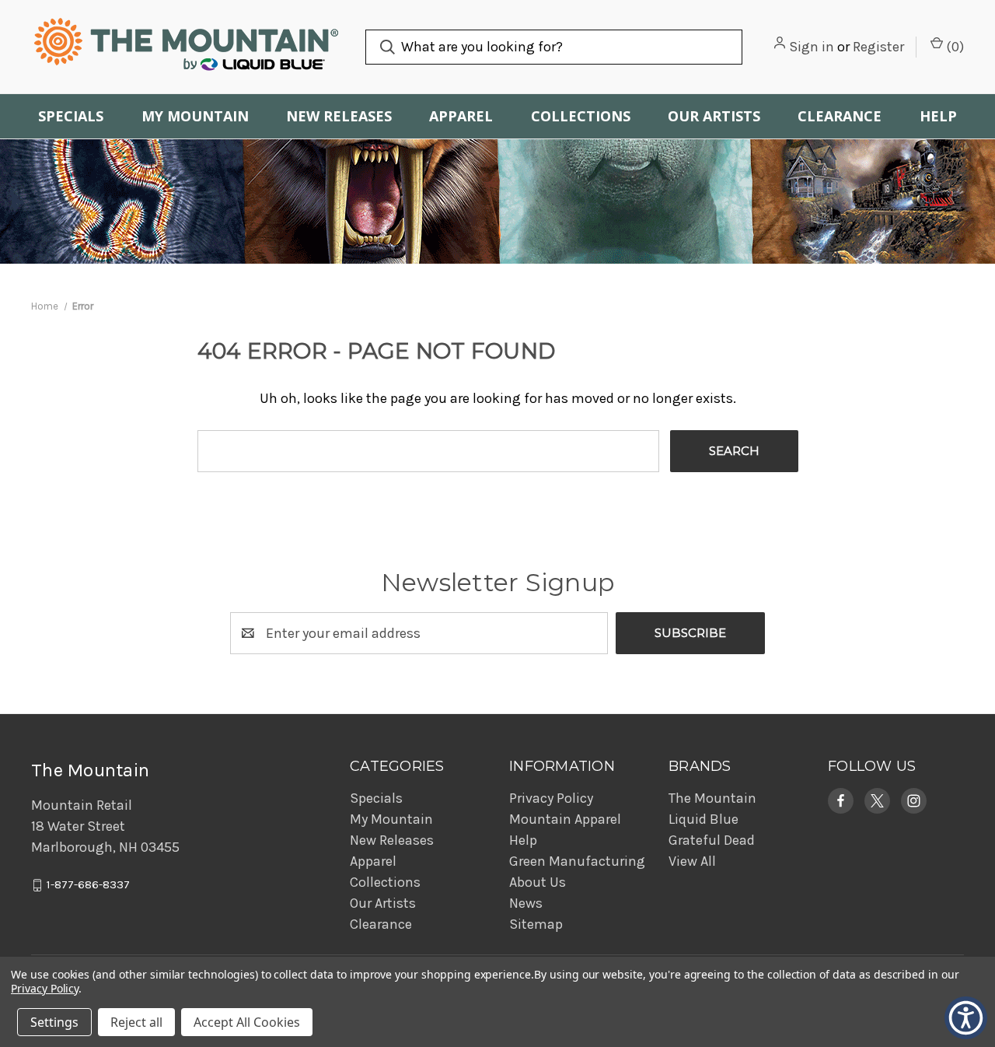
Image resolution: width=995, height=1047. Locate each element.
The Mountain (712, 798)
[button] (840, 800)
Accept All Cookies (247, 1022)
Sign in (811, 46)
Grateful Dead (712, 840)
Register (878, 46)
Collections (580, 116)
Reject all (136, 1022)
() (953, 46)
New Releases (339, 116)
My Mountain (195, 116)
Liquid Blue (703, 819)
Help (938, 116)
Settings (54, 1022)
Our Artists (714, 116)
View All (692, 861)
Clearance (840, 116)
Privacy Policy (551, 798)
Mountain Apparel (565, 819)
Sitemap (536, 924)
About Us (537, 882)
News (526, 903)
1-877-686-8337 (88, 885)
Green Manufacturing (577, 861)
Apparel (461, 116)
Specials (70, 116)
